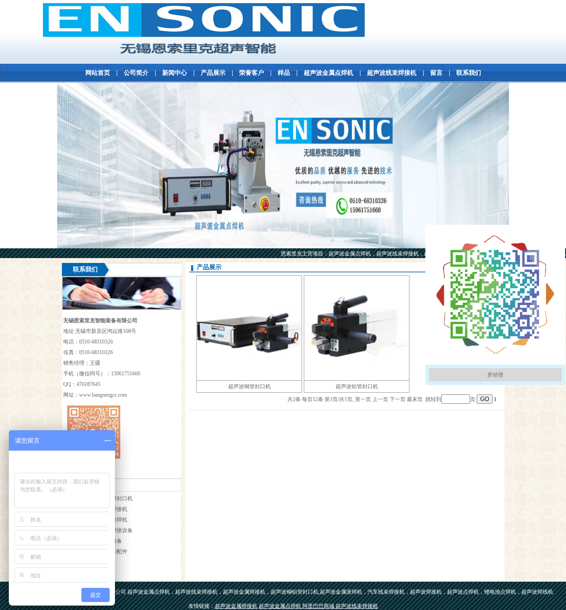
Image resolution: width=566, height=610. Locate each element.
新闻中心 (174, 72)
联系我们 (468, 72)
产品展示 (213, 72)
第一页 (363, 399)
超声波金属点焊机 (328, 72)
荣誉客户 (251, 72)
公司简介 (136, 72)
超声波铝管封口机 (357, 386)
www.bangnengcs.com (103, 395)
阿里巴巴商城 (319, 606)
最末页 (415, 399)
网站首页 (97, 72)
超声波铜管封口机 (249, 386)
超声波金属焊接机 (236, 606)
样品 (284, 72)
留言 (436, 72)
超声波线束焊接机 (392, 72)
